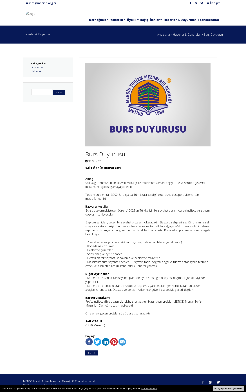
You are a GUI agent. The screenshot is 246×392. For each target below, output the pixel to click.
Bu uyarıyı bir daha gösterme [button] (228, 389)
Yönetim (116, 20)
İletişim (214, 3)
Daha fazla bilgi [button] (149, 388)
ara (59, 92)
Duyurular (37, 67)
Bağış (144, 20)
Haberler (36, 71)
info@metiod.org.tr (42, 3)
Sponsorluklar (208, 20)
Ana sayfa (163, 35)
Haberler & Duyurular (180, 20)
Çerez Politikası (52, 385)
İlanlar (155, 20)
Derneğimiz (97, 20)
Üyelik (132, 20)
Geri (92, 353)
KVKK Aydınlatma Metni (33, 385)
